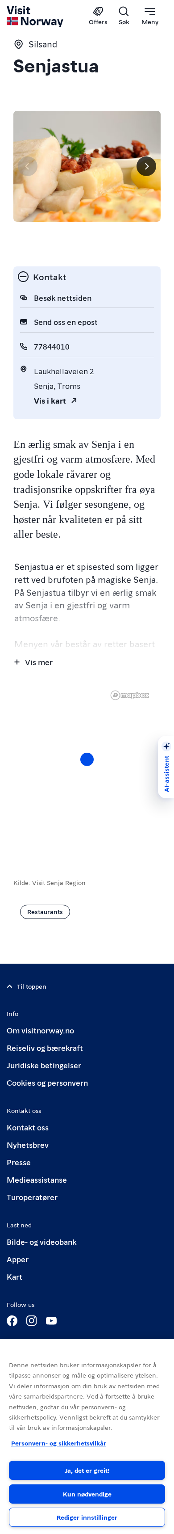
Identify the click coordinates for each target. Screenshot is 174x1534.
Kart (14, 1276)
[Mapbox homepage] (129, 695)
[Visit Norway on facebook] (12, 1320)
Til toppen (31, 986)
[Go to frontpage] (35, 16)
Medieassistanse (37, 1179)
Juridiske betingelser (44, 1065)
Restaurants (45, 911)
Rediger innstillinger (87, 1517)
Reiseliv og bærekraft (45, 1047)
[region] (87, 1436)
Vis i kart (50, 400)
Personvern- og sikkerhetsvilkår (58, 1443)
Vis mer (39, 662)
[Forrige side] (27, 166)
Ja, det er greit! (87, 1470)
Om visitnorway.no (40, 1030)
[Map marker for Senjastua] (87, 759)
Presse (19, 1162)
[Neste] (146, 166)
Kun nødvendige (87, 1494)
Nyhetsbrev (28, 1144)
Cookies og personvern (47, 1082)
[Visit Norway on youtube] (51, 1320)
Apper (18, 1259)
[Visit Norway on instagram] (31, 1320)
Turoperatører (32, 1197)
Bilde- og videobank (41, 1241)
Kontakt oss (28, 1127)
